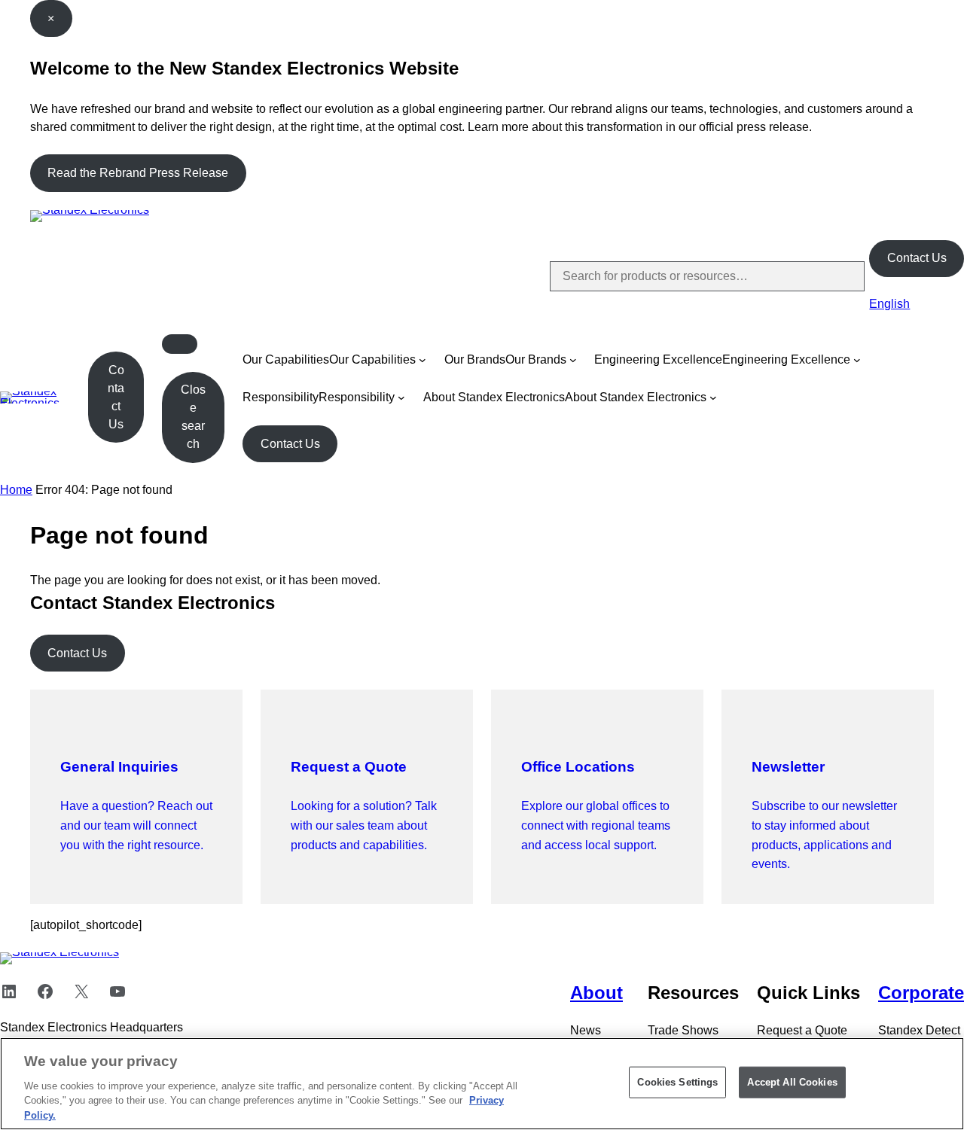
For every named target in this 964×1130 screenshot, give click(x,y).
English (889, 303)
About (596, 992)
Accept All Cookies (792, 1082)
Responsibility (281, 397)
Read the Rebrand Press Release (137, 172)
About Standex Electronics (494, 397)
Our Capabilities (286, 359)
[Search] (840, 276)
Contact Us (917, 257)
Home (16, 489)
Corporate (921, 992)
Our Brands (474, 359)
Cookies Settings (677, 1082)
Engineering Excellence (658, 359)
